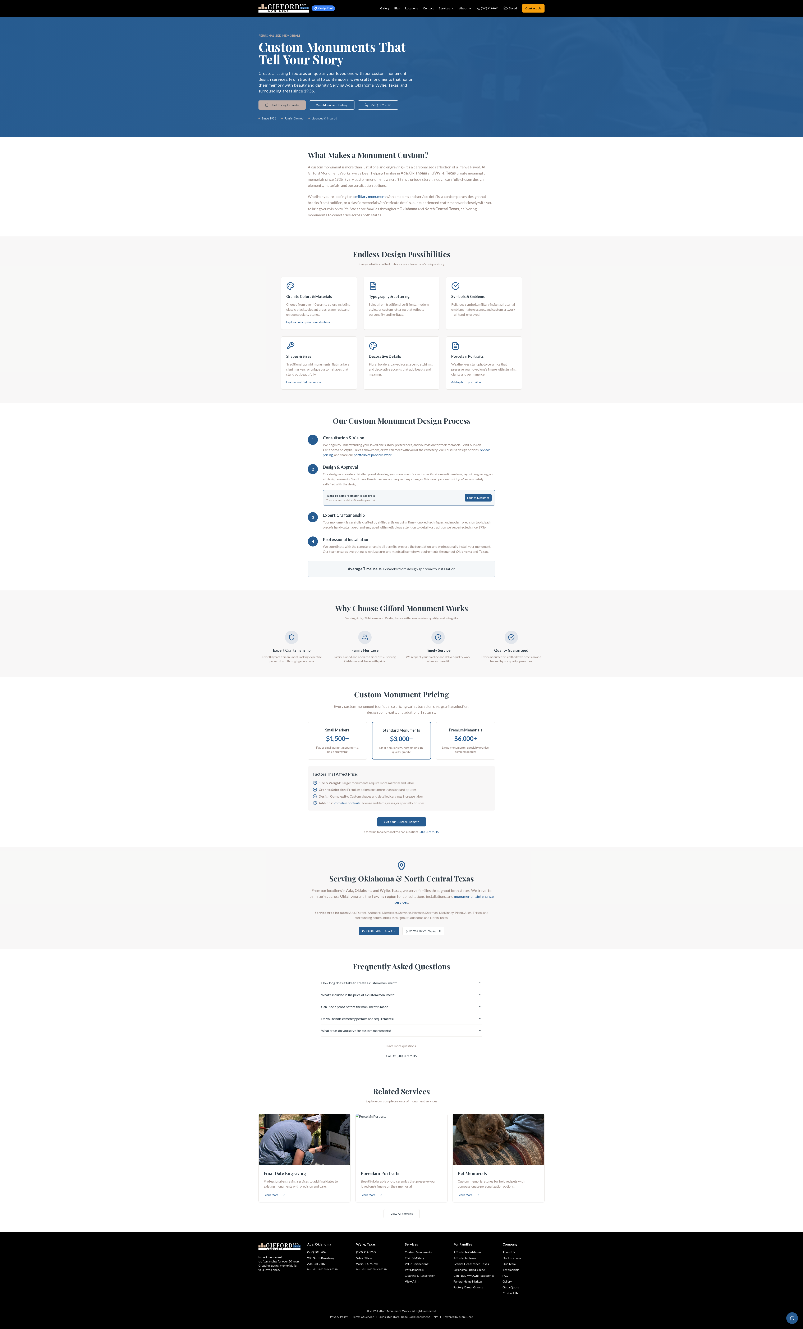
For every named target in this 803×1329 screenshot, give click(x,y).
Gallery (384, 8)
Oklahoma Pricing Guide (469, 1269)
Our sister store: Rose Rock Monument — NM (408, 1317)
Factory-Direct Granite (468, 1287)
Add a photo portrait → (466, 382)
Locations (411, 8)
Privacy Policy (339, 1317)
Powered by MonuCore (458, 1317)
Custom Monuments (418, 1252)
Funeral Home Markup (468, 1281)
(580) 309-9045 (381, 105)
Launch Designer (478, 497)
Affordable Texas (465, 1258)
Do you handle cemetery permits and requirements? (357, 1019)
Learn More (271, 1195)
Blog (397, 8)
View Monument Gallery (332, 105)
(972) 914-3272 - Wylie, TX (423, 931)
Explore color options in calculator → (310, 322)
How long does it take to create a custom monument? (359, 983)
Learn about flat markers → (304, 382)
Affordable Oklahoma (467, 1252)
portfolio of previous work (373, 455)
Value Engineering (416, 1264)
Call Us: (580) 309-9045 (401, 1056)
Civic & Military (414, 1258)
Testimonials (511, 1269)
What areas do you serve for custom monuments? (356, 1031)
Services (444, 8)
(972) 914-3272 (366, 1252)
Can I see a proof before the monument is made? (355, 1007)
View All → (412, 1281)
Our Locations (512, 1258)
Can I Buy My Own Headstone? (474, 1275)
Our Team (509, 1264)
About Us (509, 1252)
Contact (428, 8)
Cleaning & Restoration (420, 1275)
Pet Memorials (414, 1269)
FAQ (505, 1275)
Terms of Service (363, 1317)
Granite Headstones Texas (471, 1264)
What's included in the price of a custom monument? (358, 995)
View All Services (401, 1213)
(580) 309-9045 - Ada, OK (379, 931)
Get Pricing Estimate (285, 105)
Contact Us (533, 8)
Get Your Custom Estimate (401, 822)
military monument (370, 196)
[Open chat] (792, 1318)
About (463, 8)
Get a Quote (511, 1287)
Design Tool (325, 8)
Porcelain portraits (347, 803)
